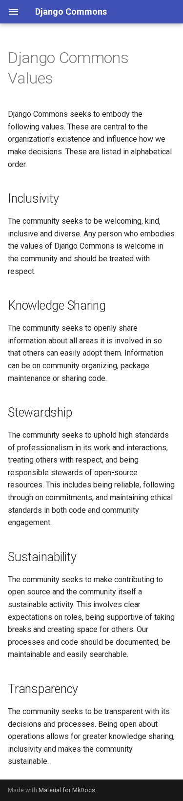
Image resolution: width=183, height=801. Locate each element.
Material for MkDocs (67, 790)
